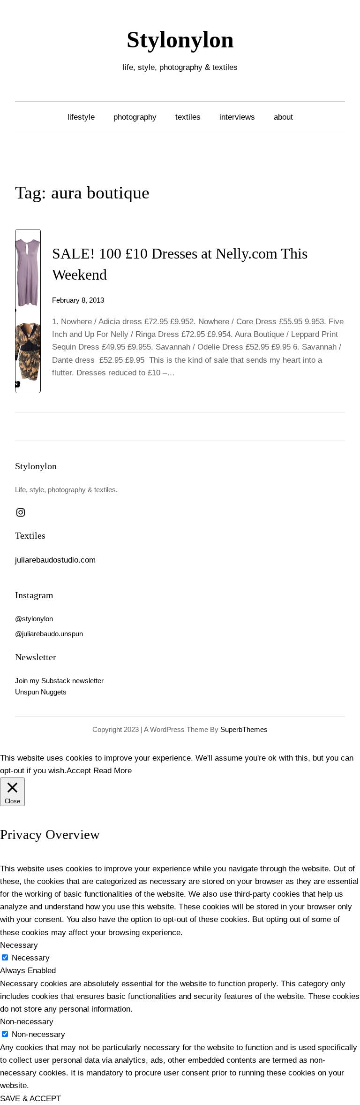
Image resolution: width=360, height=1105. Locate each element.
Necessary (31, 957)
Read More (112, 770)
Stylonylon (180, 40)
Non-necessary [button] (26, 1021)
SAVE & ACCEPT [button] (30, 1098)
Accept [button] (79, 770)
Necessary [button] (19, 945)
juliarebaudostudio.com (55, 560)
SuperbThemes (244, 729)
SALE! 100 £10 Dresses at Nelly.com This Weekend (180, 264)
